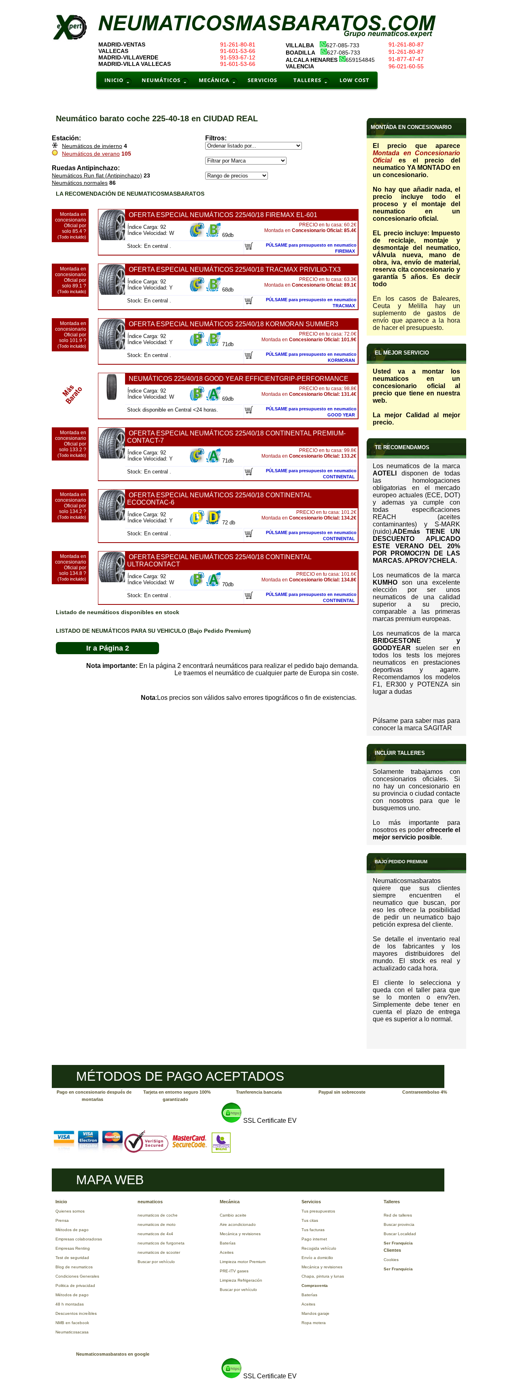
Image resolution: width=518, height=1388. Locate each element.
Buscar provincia (399, 1224)
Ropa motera (313, 1322)
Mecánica (230, 1201)
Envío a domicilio (317, 1257)
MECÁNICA (214, 80)
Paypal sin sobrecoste (341, 1092)
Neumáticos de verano (91, 153)
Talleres (392, 1201)
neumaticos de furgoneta (161, 1243)
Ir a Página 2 (107, 648)
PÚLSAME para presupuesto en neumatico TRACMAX (311, 302)
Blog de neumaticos (74, 1267)
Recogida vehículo (318, 1248)
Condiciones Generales (77, 1276)
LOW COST (354, 80)
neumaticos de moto (157, 1224)
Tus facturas (313, 1229)
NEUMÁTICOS (161, 80)
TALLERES (307, 80)
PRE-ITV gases (234, 1271)
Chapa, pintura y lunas (322, 1276)
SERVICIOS (262, 80)
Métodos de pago (72, 1229)
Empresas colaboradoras (78, 1239)
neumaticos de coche (158, 1215)
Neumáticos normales (80, 183)
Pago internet (314, 1239)
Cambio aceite (233, 1215)
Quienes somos (70, 1211)
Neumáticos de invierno (92, 146)
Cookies (391, 1259)
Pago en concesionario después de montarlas (94, 1096)
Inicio (61, 1201)
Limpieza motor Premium (242, 1261)
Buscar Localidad (400, 1234)
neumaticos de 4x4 (155, 1234)
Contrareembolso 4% (424, 1092)
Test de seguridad (72, 1257)
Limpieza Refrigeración (241, 1280)
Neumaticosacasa (72, 1332)
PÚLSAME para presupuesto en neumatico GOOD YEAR (311, 411)
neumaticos (150, 1201)
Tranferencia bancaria (259, 1092)
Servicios (311, 1201)
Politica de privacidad (75, 1285)
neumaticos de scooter (159, 1252)
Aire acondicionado (238, 1224)
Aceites (227, 1252)
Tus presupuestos (318, 1211)
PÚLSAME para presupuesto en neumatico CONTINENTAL (311, 473)
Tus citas (309, 1220)
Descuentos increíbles (76, 1313)
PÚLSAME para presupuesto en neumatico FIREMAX (311, 248)
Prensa (62, 1220)
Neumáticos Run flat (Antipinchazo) (97, 175)
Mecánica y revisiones (240, 1234)
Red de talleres (398, 1215)
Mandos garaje (315, 1313)
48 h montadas (69, 1304)
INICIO (113, 80)
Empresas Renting (72, 1248)
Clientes (392, 1250)
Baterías (228, 1243)
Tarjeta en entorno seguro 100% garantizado (177, 1096)
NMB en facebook (72, 1322)
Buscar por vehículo (156, 1261)
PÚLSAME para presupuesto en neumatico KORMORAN (311, 357)
